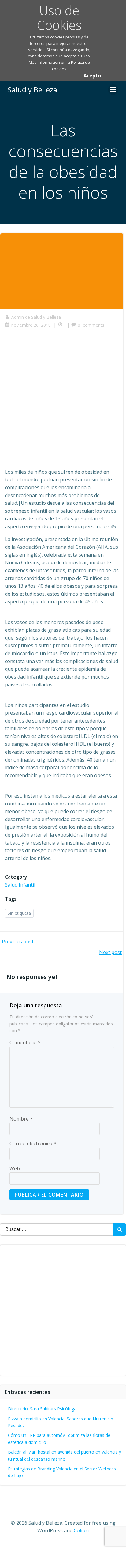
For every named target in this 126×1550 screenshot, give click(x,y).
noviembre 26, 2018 (31, 325)
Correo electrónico (32, 1143)
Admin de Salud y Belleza (36, 317)
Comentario (25, 1042)
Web (14, 1168)
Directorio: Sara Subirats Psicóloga (42, 1409)
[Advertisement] (63, 400)
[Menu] (113, 89)
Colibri (81, 1530)
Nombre (21, 1118)
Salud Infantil (20, 884)
